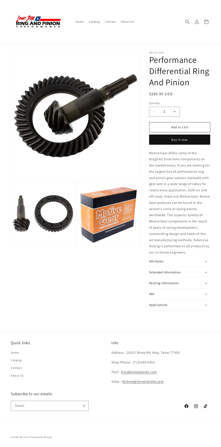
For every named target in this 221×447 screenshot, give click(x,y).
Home (15, 353)
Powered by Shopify (41, 437)
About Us (17, 375)
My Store (25, 437)
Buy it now (179, 140)
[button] (187, 22)
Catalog (16, 360)
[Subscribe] (83, 406)
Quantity (154, 103)
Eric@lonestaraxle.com (139, 372)
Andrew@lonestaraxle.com (143, 381)
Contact (16, 368)
